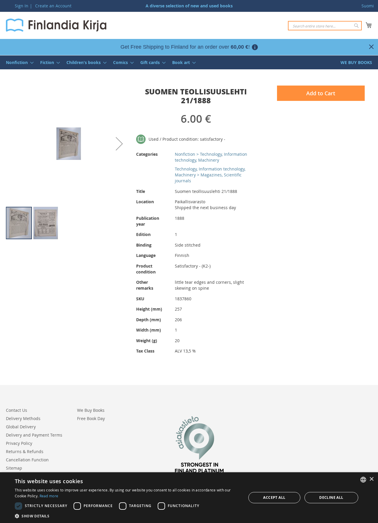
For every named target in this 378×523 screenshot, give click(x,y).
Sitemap (14, 468)
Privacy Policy (19, 443)
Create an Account (53, 6)
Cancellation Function (27, 460)
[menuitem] (18, 62)
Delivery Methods (23, 418)
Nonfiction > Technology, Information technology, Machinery (211, 157)
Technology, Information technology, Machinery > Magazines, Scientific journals (210, 174)
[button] (119, 143)
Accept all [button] (274, 497)
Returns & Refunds (24, 451)
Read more (49, 496)
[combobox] (325, 25)
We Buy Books (91, 410)
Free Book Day (91, 418)
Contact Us (16, 410)
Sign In (21, 6)
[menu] (189, 62)
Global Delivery (21, 426)
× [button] (371, 479)
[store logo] (56, 25)
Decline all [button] (331, 497)
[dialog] (189, 497)
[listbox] (363, 480)
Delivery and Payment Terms (34, 435)
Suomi (367, 6)
